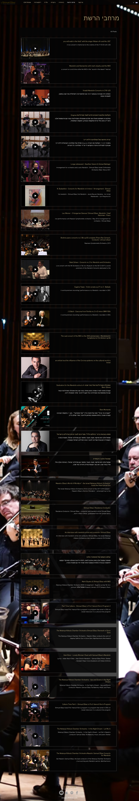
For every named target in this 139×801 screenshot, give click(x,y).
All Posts (114, 32)
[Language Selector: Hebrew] (135, 2)
